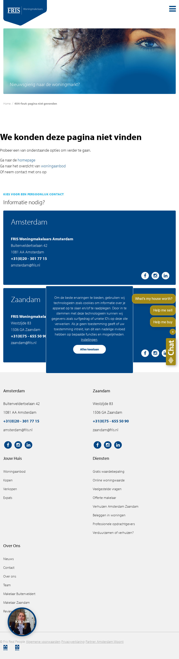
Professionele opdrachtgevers (114, 524)
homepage (26, 160)
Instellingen (89, 339)
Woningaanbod (14, 471)
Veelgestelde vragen (107, 489)
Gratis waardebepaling (108, 471)
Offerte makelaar (104, 497)
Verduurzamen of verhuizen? (113, 532)
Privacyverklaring (73, 641)
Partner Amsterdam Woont (105, 641)
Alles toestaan (89, 349)
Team (7, 585)
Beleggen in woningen (109, 515)
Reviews (9, 611)
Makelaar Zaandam (16, 602)
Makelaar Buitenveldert (19, 594)
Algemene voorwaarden (43, 641)
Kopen (8, 480)
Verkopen (10, 489)
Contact (8, 567)
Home (7, 103)
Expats (7, 497)
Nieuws (8, 559)
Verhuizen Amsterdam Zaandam (115, 506)
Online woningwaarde (109, 480)
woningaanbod (53, 165)
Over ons (9, 576)
